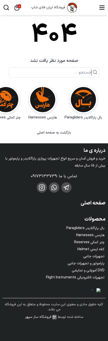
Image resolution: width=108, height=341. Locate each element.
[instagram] (42, 187)
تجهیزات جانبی (93, 256)
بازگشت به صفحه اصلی (54, 132)
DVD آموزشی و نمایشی (88, 270)
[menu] (101, 7)
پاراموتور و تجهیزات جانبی (86, 263)
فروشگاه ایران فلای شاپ (48, 7)
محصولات (94, 219)
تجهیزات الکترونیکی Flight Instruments (75, 277)
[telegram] (66, 187)
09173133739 (44, 176)
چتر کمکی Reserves (89, 242)
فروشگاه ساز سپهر (38, 317)
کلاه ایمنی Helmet (90, 249)
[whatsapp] (54, 187)
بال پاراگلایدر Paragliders (85, 228)
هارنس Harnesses (90, 235)
